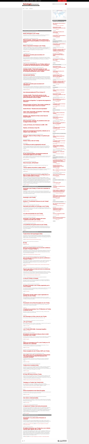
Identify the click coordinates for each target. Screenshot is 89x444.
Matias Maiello (62, 114)
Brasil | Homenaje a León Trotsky (31, 33)
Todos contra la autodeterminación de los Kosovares (59, 175)
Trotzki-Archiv (27, 383)
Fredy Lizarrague (63, 129)
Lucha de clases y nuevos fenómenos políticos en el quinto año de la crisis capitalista (58, 76)
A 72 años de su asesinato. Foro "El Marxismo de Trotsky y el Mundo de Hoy (37, 309)
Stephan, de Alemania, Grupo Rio (31, 127)
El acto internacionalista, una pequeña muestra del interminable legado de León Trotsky (35, 154)
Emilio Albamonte (27, 60)
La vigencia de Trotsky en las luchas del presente (35, 406)
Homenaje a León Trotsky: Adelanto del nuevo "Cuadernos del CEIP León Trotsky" (34, 219)
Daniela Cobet (58, 198)
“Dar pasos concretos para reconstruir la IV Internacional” (33, 84)
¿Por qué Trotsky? (27, 321)
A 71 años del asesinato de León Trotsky (33, 213)
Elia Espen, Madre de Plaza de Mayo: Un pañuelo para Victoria (36, 136)
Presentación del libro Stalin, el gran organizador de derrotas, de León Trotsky (35, 295)
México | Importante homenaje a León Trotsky (34, 45)
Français (35, 0)
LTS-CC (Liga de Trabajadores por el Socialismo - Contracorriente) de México (39, 436)
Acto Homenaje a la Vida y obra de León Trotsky (35, 316)
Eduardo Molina (62, 25)
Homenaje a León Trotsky (29, 197)
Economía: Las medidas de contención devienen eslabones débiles (58, 54)
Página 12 (26, 171)
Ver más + (54, 39)
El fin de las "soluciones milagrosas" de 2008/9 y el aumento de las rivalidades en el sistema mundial (59, 50)
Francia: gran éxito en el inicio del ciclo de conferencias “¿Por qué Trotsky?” (36, 269)
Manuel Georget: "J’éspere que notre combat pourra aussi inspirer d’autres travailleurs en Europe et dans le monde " (36, 41)
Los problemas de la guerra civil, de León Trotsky (35, 224)
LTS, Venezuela (27, 291)
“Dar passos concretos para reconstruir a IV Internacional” (33, 55)
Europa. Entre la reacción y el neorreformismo (58, 117)
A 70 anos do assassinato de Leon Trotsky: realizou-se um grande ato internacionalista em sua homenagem (36, 64)
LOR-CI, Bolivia (27, 402)
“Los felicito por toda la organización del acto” (34, 144)
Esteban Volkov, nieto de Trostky (31, 140)
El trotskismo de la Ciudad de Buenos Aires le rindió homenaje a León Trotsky (36, 334)
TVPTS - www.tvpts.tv (28, 330)
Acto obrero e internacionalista (30, 397)
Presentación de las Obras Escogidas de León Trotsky (36, 302)
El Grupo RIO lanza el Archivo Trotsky (32, 374)
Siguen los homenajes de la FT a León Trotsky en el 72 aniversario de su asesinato (36, 343)
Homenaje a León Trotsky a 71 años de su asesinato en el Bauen (36, 189)
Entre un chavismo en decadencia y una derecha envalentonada (59, 218)
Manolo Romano (55, 106)
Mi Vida (25, 242)
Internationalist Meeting (29, 75)
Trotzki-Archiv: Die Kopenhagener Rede (32, 233)
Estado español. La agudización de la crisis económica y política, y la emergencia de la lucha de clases (59, 191)
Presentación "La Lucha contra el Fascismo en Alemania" (34, 418)
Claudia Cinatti (58, 37)
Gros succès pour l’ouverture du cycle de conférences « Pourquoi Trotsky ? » (36, 258)
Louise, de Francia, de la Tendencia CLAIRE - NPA (35, 124)
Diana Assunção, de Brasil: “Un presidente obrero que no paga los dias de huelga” (36, 121)
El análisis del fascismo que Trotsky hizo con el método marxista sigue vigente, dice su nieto (36, 429)
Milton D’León (57, 219)
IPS (25, 230)
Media (26, 436)
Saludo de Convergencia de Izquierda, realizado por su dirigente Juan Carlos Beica (36, 131)
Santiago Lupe (61, 119)
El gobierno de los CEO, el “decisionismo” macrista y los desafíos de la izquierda (58, 209)
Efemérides (31, 8)
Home (23, 8)
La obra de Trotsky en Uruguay (30, 278)
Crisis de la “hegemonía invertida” (59, 213)
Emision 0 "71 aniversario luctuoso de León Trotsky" (36, 201)
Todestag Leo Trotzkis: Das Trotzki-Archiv (33, 382)
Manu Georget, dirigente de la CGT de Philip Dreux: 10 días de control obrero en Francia (36, 175)
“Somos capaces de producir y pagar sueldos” (34, 167)
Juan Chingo (57, 52)
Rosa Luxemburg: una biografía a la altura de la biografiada (59, 99)
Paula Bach (57, 29)
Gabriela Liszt (57, 176)
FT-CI (44, 4)
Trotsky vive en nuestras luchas (31, 365)
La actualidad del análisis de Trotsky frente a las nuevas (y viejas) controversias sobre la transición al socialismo (59, 161)
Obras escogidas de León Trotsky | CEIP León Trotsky (36, 351)
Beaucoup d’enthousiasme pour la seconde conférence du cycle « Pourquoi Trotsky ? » (36, 248)
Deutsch (39, 0)
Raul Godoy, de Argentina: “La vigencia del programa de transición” (37, 101)
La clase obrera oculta (57, 182)
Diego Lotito (57, 119)
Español (24, 0)
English (27, 0)
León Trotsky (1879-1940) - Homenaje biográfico (34, 329)
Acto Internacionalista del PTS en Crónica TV (34, 92)
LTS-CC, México (27, 51)
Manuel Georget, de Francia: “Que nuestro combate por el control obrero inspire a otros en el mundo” (36, 105)
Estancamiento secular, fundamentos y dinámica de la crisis (59, 27)
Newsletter (64, 0)
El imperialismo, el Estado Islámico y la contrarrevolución (59, 36)
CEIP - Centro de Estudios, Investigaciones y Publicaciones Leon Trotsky (34, 221)
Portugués (31, 0)
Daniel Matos (57, 25)
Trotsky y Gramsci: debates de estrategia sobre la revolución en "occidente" (58, 146)
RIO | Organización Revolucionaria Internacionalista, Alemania (33, 239)
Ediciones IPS (27, 244)
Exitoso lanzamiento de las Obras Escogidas (34, 390)
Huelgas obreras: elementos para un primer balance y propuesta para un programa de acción (59, 196)
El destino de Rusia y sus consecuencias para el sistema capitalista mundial (58, 166)
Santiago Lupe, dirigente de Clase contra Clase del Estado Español (35, 116)
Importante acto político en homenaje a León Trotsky (36, 206)
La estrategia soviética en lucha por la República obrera (59, 104)
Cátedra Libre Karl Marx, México (29, 423)
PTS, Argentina (27, 159)
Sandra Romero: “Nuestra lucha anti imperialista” (35, 108)
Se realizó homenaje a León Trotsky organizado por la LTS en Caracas (36, 286)
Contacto (59, 0)
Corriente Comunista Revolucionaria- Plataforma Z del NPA (32, 254)
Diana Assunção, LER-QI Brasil (30, 162)
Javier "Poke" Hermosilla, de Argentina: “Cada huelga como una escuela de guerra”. (36, 112)
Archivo (27, 8)
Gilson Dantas (57, 101)
